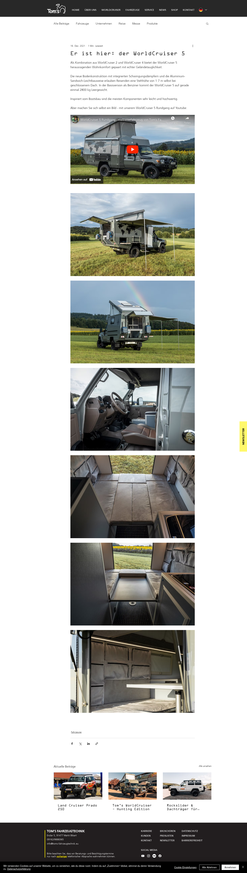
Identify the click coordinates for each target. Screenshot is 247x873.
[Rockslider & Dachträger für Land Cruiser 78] (187, 786)
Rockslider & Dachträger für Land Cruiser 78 (183, 807)
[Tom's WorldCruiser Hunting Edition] (132, 786)
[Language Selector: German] (203, 9)
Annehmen (230, 867)
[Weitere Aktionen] (193, 46)
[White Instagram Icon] (148, 856)
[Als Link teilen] (96, 743)
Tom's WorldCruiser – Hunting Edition (132, 807)
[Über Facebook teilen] (72, 743)
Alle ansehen (205, 766)
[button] (207, 23)
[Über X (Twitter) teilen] (80, 743)
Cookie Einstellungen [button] (185, 867)
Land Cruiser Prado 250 (77, 807)
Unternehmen (104, 23)
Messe (136, 23)
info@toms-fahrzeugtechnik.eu (62, 843)
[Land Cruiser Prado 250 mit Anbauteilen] (78, 786)
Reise (122, 23)
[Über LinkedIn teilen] (88, 743)
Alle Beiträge (61, 23)
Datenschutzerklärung (19, 868)
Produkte (152, 23)
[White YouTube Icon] (143, 856)
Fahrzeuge (82, 23)
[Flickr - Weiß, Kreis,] (154, 856)
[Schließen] (243, 867)
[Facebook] (160, 856)
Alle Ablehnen (209, 867)
